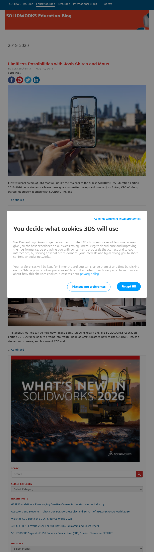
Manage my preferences (88, 286)
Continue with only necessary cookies (117, 218)
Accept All (129, 286)
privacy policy (89, 274)
